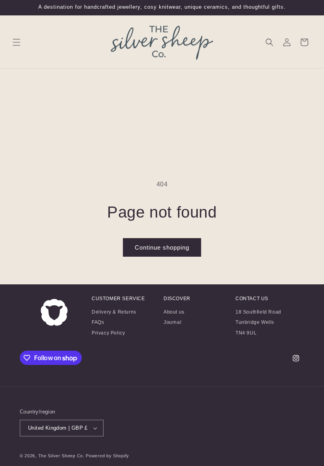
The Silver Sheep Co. (61, 455)
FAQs (98, 322)
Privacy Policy (108, 333)
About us (174, 313)
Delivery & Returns (114, 313)
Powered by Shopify (107, 455)
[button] (16, 42)
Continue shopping (162, 247)
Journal (172, 322)
